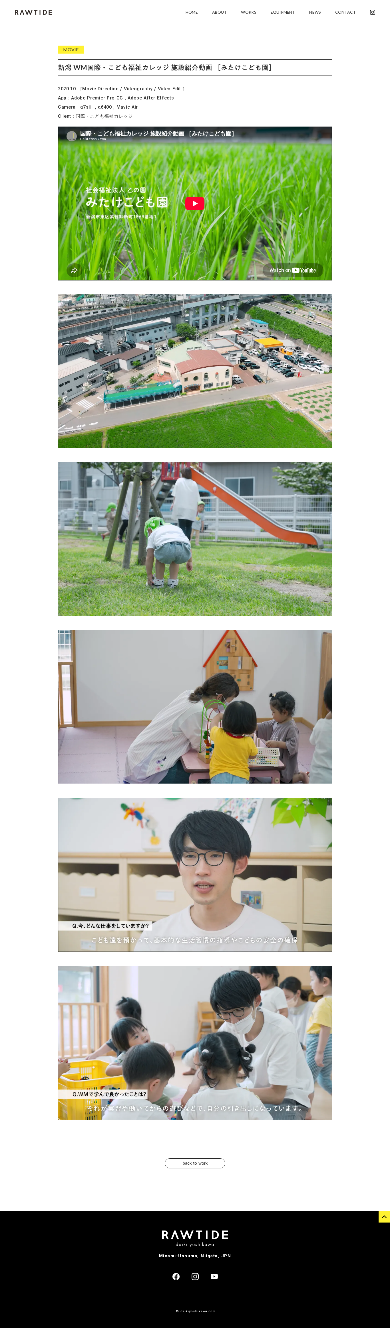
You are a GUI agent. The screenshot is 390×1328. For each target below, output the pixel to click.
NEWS (315, 12)
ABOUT (219, 12)
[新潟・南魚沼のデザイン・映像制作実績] (33, 12)
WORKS (248, 12)
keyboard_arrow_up (384, 1216)
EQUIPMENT (283, 12)
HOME (192, 12)
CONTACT (345, 12)
